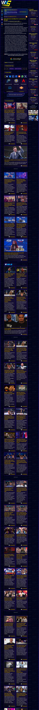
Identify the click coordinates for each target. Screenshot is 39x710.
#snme (33, 39)
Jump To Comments (8, 84)
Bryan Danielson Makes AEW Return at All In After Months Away (9, 555)
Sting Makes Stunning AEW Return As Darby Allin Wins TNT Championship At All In (22, 441)
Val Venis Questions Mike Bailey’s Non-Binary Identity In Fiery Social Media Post (9, 647)
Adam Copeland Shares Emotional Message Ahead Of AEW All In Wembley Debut (22, 695)
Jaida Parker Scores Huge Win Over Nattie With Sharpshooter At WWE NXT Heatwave (9, 350)
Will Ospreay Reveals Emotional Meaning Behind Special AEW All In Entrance (9, 181)
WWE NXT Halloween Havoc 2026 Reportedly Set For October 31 (21, 393)
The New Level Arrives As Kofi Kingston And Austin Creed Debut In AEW (9, 535)
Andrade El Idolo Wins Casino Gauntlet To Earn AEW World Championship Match (22, 462)
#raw (33, 48)
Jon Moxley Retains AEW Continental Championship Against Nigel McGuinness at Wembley (22, 490)
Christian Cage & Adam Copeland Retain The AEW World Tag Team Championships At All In (9, 462)
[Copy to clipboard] (7, 76)
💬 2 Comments (24, 450)
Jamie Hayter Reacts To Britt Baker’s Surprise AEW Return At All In (22, 204)
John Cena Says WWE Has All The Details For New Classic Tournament (15, 161)
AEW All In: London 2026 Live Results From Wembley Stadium (9, 576)
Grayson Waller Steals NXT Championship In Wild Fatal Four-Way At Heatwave (9, 275)
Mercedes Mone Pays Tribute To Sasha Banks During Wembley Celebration (21, 181)
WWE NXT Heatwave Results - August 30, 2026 (9, 393)
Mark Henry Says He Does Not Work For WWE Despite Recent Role (9, 599)
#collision (33, 31)
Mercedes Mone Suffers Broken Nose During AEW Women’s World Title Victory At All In (14, 254)
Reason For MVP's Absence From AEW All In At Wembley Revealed (21, 371)
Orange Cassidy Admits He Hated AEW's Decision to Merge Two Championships (22, 670)
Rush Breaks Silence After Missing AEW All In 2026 (22, 598)
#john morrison (18, 68)
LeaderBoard (21, 91)
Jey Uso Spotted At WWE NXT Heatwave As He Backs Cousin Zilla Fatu (14, 329)
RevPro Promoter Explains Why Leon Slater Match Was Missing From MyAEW (9, 111)
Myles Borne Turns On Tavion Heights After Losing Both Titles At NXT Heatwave (22, 275)
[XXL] (15, 16)
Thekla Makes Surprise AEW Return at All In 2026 (21, 535)
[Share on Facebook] (13, 76)
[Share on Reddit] (19, 76)
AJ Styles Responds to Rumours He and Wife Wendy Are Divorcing (8, 624)
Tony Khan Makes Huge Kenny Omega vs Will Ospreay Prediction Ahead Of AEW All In (22, 625)
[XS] (8, 16)
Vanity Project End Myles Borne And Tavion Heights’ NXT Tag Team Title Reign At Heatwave (22, 350)
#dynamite (33, 56)
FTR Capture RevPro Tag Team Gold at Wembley (21, 646)
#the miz (12, 68)
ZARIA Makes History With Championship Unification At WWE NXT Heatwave (9, 371)
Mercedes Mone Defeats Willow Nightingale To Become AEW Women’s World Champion (21, 417)
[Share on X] (25, 76)
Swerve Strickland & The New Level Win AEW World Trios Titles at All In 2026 (22, 513)
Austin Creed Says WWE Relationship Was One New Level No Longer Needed (9, 225)
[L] (12, 16)
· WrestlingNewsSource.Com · (6, 7)
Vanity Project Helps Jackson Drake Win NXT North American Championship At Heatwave (9, 299)
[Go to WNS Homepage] (6, 4)
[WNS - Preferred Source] (16, 59)
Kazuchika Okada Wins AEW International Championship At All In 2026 (8, 490)
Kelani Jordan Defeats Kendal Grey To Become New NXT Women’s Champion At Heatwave (21, 299)
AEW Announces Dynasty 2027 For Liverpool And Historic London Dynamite (9, 440)
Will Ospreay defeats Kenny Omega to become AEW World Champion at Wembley (9, 417)
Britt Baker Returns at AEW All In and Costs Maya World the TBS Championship (22, 556)
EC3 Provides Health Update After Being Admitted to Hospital (21, 111)
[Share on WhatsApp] (22, 76)
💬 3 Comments (12, 545)
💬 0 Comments (12, 122)
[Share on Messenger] (16, 76)
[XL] (13, 16)
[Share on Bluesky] (10, 76)
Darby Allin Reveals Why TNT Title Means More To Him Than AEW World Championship (21, 226)
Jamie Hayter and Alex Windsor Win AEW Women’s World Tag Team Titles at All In (9, 514)
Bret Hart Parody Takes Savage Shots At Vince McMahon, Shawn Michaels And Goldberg (9, 670)
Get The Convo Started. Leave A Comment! (15, 94)
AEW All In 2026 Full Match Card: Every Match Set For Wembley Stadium (22, 576)
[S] (10, 16)
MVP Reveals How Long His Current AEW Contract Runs (22, 133)
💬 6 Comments (12, 659)
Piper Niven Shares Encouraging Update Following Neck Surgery (9, 694)
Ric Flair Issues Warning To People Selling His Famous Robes (9, 133)
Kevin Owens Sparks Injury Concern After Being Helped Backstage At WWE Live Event (9, 205)
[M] (11, 16)
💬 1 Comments (24, 406)
